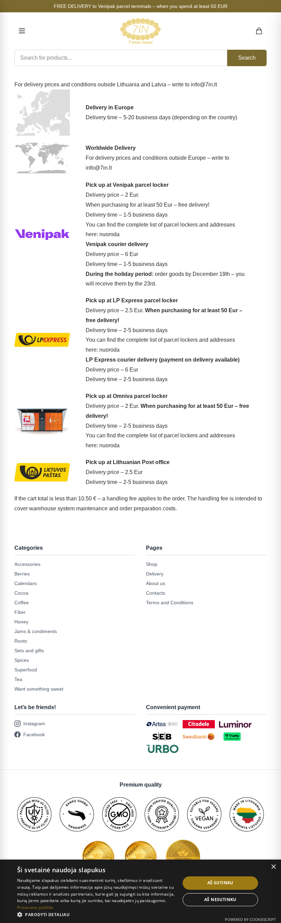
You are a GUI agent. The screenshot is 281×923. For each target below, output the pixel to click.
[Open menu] (21, 30)
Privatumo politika (35, 907)
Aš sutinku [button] (220, 883)
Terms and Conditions (169, 602)
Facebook (34, 734)
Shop (151, 564)
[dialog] (140, 891)
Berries (22, 573)
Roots (20, 641)
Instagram (34, 723)
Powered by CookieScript (250, 919)
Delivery (154, 573)
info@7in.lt (204, 84)
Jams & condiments (35, 631)
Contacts (155, 593)
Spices (21, 660)
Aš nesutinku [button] (220, 899)
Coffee (21, 602)
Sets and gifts (29, 650)
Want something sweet (38, 689)
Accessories (27, 564)
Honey (21, 621)
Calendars (25, 583)
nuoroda (109, 234)
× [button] (273, 867)
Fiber (20, 612)
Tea (18, 679)
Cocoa (21, 593)
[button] (96, 914)
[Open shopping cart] (259, 31)
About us (155, 583)
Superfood (25, 669)
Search (247, 58)
